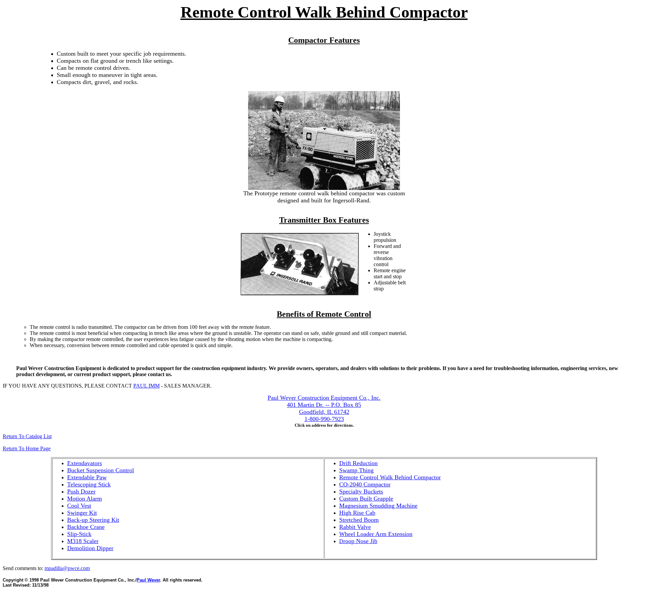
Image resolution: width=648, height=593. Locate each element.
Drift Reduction (358, 463)
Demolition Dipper (90, 548)
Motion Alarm (84, 498)
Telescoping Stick (89, 484)
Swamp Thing (356, 470)
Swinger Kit (82, 512)
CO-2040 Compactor (364, 484)
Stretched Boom (359, 519)
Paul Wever (148, 580)
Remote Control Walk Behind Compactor (390, 477)
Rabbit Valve (355, 527)
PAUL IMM (146, 386)
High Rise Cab (357, 512)
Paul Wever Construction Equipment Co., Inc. (324, 397)
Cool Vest (79, 505)
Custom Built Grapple (366, 498)
